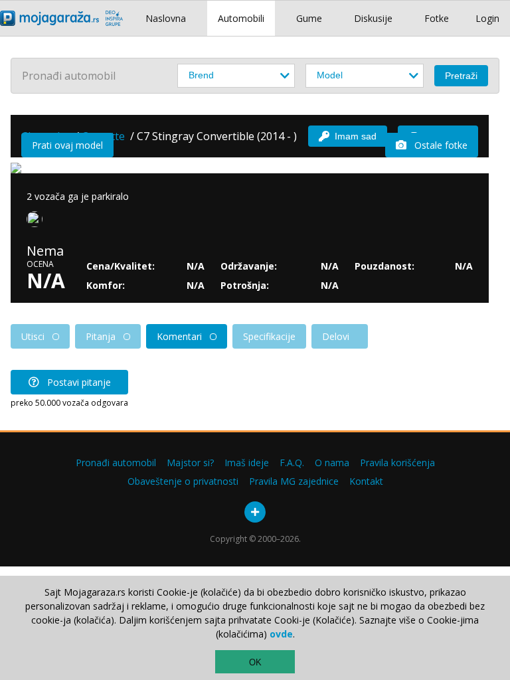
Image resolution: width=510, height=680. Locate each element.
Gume (309, 18)
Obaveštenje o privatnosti (183, 481)
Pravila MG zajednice (294, 481)
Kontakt (366, 481)
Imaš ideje (246, 462)
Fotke (436, 18)
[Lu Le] (37, 221)
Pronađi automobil (116, 462)
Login (487, 18)
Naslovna (165, 18)
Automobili (241, 18)
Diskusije (373, 18)
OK (255, 662)
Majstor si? (190, 462)
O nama (332, 462)
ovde (281, 634)
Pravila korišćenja (397, 462)
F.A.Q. (292, 462)
